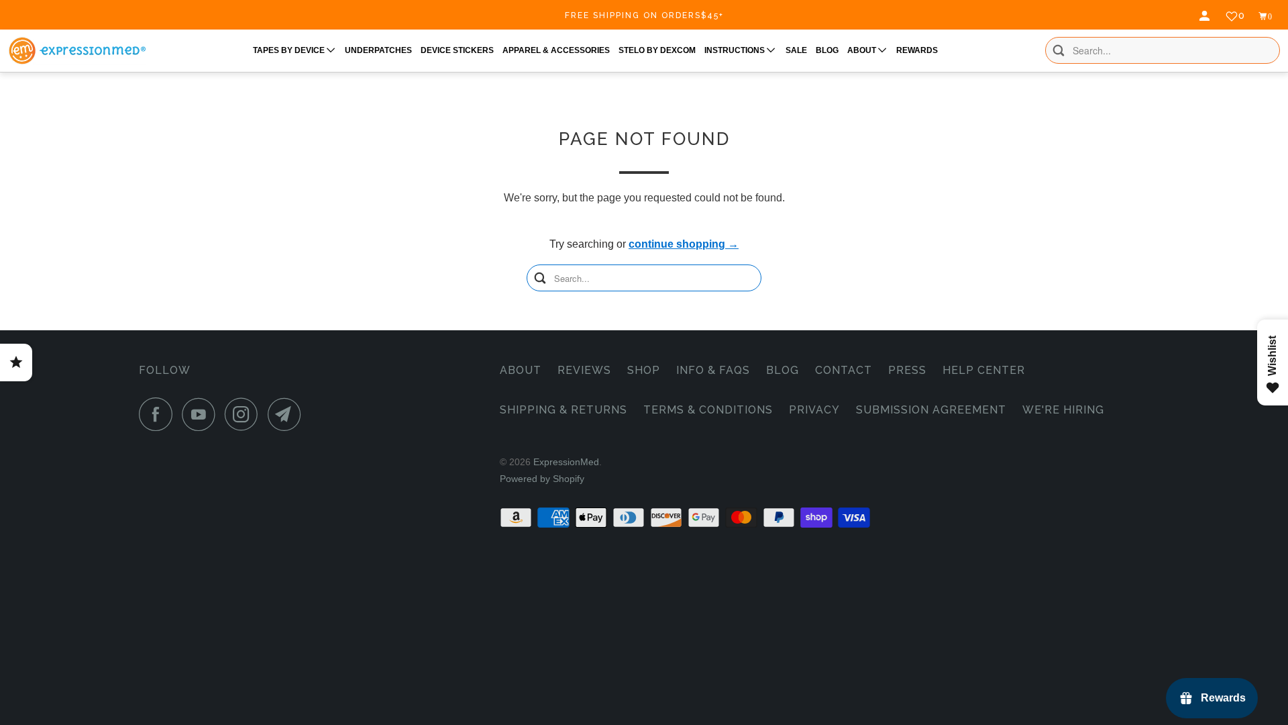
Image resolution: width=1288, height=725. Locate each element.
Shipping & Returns (563, 409)
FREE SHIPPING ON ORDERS (644, 15)
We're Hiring (1063, 409)
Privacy (814, 409)
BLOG (827, 50)
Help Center (984, 370)
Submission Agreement (931, 409)
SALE (796, 50)
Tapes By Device (290, 50)
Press (907, 370)
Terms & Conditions (708, 409)
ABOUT (862, 50)
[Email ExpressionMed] (288, 414)
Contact (843, 370)
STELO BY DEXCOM (657, 50)
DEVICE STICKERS (457, 50)
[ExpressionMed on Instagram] (245, 414)
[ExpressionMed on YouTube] (202, 414)
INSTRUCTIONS (735, 50)
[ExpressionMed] (77, 51)
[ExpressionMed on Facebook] (159, 414)
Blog (782, 370)
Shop (643, 370)
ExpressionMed (566, 461)
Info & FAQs (713, 370)
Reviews (584, 370)
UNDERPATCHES (378, 50)
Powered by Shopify (542, 478)
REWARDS (917, 50)
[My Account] (1206, 16)
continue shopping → (684, 244)
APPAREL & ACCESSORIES (556, 50)
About (520, 370)
